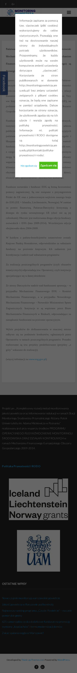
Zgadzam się (48, 165)
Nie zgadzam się (29, 165)
